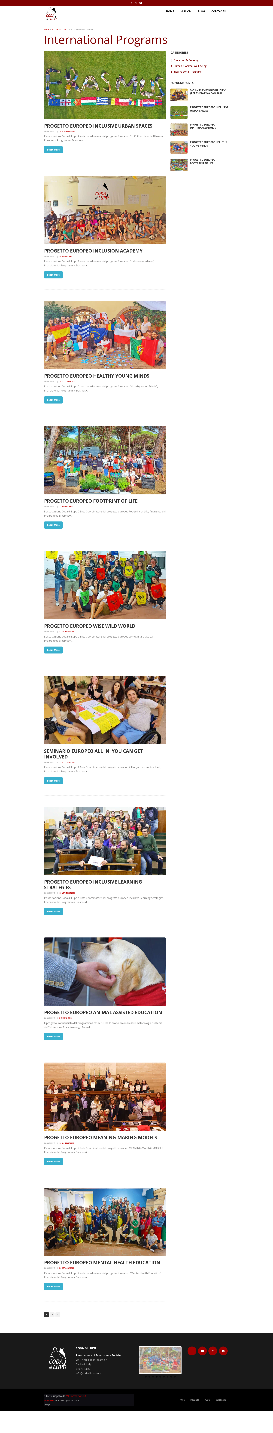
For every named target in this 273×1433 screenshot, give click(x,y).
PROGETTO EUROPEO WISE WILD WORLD (89, 626)
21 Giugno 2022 (66, 506)
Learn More (53, 149)
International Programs (187, 71)
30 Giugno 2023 (66, 256)
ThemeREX (49, 1400)
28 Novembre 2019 (67, 893)
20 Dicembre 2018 (66, 1143)
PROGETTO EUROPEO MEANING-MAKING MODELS (100, 1137)
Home (46, 30)
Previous (135, 1360)
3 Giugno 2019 (65, 1018)
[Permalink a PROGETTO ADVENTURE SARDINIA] (160, 1360)
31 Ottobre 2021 (66, 631)
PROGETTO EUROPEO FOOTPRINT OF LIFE (90, 501)
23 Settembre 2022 (67, 381)
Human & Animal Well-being (189, 66)
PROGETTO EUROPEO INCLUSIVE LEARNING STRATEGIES (93, 884)
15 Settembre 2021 (67, 762)
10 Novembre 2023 (67, 131)
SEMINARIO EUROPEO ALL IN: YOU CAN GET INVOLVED (93, 754)
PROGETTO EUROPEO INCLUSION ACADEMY (93, 251)
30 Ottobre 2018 (66, 1268)
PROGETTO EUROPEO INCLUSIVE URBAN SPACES (98, 126)
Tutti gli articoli (60, 30)
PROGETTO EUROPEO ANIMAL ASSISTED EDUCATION (103, 1012)
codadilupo (49, 131)
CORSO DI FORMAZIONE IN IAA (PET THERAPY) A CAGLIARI (208, 91)
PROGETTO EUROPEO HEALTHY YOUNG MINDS (96, 376)
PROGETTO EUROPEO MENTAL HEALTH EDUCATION (102, 1262)
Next (185, 1360)
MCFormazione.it (76, 1396)
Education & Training (185, 60)
